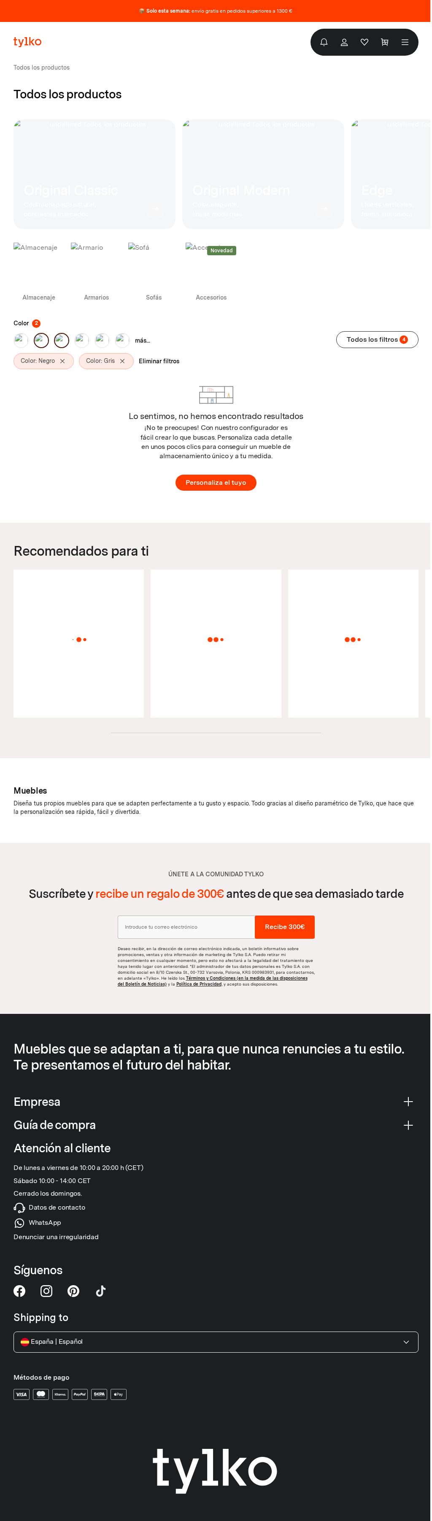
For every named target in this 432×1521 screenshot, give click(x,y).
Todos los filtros (376, 339)
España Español (57, 1341)
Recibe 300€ (285, 927)
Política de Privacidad (198, 983)
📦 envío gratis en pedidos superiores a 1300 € (215, 11)
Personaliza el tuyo (216, 482)
